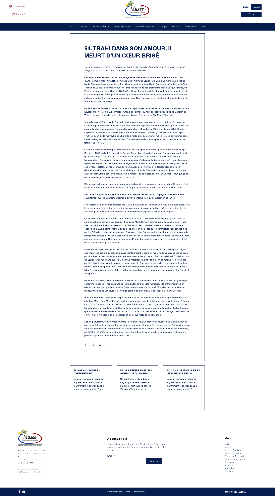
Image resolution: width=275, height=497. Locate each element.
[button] (18, 14)
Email (110, 456)
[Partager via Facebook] (85, 345)
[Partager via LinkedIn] (99, 345)
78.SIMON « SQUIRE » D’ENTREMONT (87, 372)
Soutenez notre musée (235, 459)
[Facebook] (19, 491)
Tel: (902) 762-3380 (26, 462)
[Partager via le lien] (106, 345)
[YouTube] (24, 491)
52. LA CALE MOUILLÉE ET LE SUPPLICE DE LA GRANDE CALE (183, 372)
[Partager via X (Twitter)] (92, 345)
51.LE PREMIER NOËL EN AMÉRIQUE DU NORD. (136, 372)
